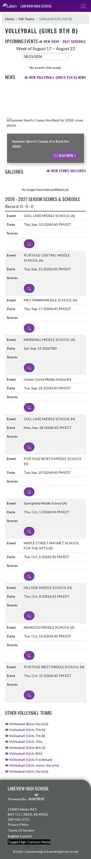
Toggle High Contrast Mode (29, 842)
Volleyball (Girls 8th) (25, 753)
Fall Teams (26, 19)
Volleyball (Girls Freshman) (30, 759)
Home (9, 19)
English (13, 836)
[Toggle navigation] (83, 6)
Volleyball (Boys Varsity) (28, 724)
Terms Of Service (21, 830)
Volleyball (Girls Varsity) (28, 771)
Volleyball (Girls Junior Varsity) (33, 765)
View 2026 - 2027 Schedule (64, 41)
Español (26, 836)
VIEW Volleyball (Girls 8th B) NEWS (57, 77)
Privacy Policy (18, 824)
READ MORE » (67, 155)
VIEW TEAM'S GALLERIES (68, 170)
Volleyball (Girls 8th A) (26, 748)
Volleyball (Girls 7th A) (26, 730)
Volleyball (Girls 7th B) (26, 736)
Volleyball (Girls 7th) (25, 741)
